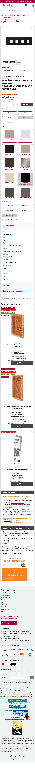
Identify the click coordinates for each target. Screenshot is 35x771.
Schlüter (7, 78)
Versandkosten (5, 597)
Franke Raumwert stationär (9, 593)
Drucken (14, 298)
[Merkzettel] (29, 6)
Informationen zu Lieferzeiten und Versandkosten (15, 749)
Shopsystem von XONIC (17, 759)
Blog (2, 612)
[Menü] (2, 10)
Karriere (3, 614)
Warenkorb (23, 363)
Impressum (4, 604)
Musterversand (5, 609)
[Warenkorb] (33, 6)
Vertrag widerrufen (9, 623)
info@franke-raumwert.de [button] (11, 638)
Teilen (29, 298)
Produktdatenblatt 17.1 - (15, 70)
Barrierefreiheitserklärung (9, 619)
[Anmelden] (25, 6)
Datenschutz (5, 600)
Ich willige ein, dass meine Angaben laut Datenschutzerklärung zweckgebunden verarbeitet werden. (17, 682)
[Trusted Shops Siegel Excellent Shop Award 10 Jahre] (17, 728)
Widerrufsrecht (5, 595)
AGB (2, 602)
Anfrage (22, 298)
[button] (10, 202)
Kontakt (3, 607)
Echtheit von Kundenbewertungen (11, 616)
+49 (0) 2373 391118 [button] (9, 636)
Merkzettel (6, 298)
